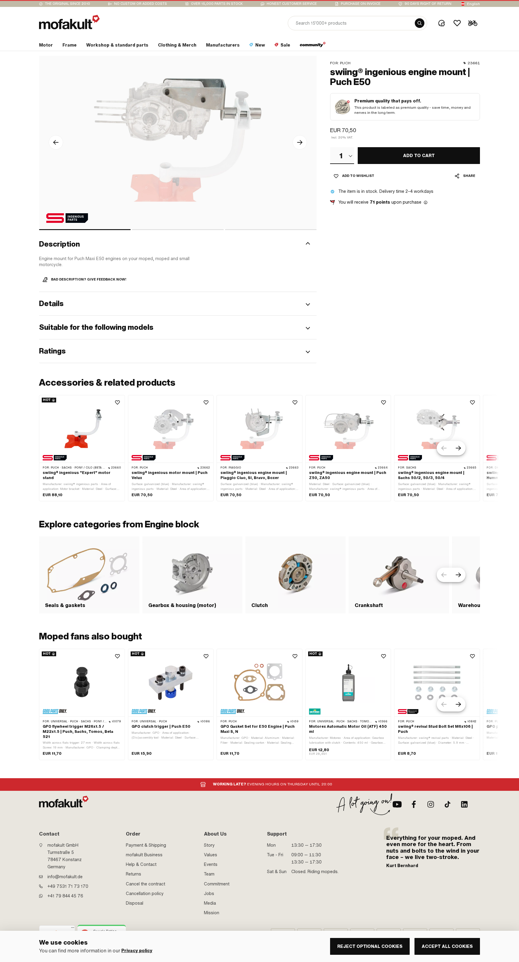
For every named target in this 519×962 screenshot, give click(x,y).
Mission (211, 913)
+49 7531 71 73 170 (67, 886)
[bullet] (85, 229)
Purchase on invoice (361, 4)
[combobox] (342, 155)
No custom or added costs (140, 4)
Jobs (209, 894)
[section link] (313, 46)
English (473, 4)
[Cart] (473, 23)
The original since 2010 (67, 4)
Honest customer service (292, 4)
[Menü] (72, 929)
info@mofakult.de (65, 877)
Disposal (134, 903)
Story (209, 845)
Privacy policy (136, 950)
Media (210, 903)
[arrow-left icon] (56, 142)
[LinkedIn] (464, 804)
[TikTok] (448, 804)
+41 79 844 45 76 (65, 896)
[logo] (69, 22)
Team (209, 874)
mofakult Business (144, 855)
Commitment (216, 884)
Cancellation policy (145, 894)
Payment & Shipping (146, 845)
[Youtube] (397, 804)
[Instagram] (431, 804)
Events (210, 864)
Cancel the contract (145, 884)
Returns (133, 874)
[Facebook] (414, 804)
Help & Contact (141, 864)
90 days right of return (428, 4)
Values (210, 855)
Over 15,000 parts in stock (217, 4)
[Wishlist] (457, 23)
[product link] (82, 448)
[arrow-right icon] (300, 142)
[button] (178, 244)
